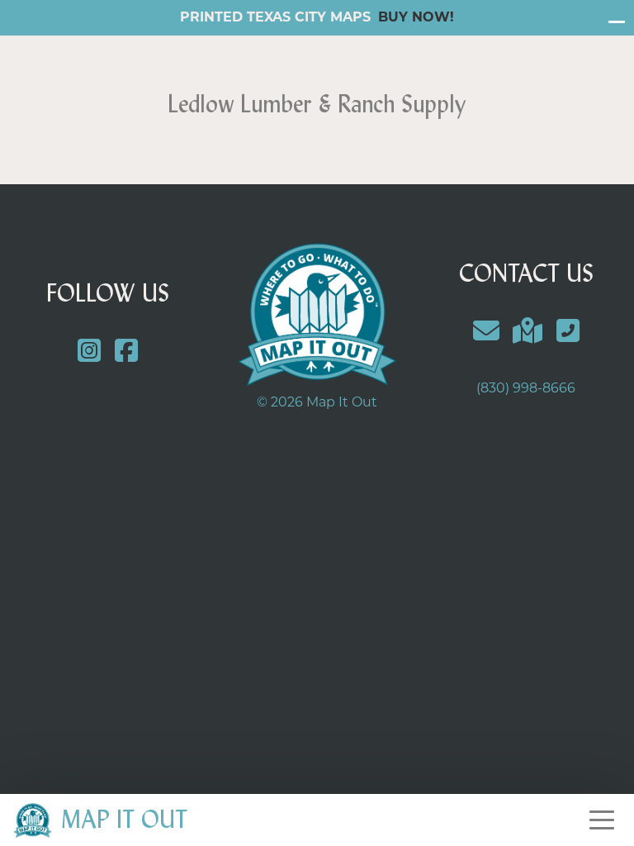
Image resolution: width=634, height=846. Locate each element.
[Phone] (568, 333)
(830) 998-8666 (525, 389)
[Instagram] (89, 354)
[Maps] (528, 333)
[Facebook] (127, 354)
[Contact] (485, 333)
